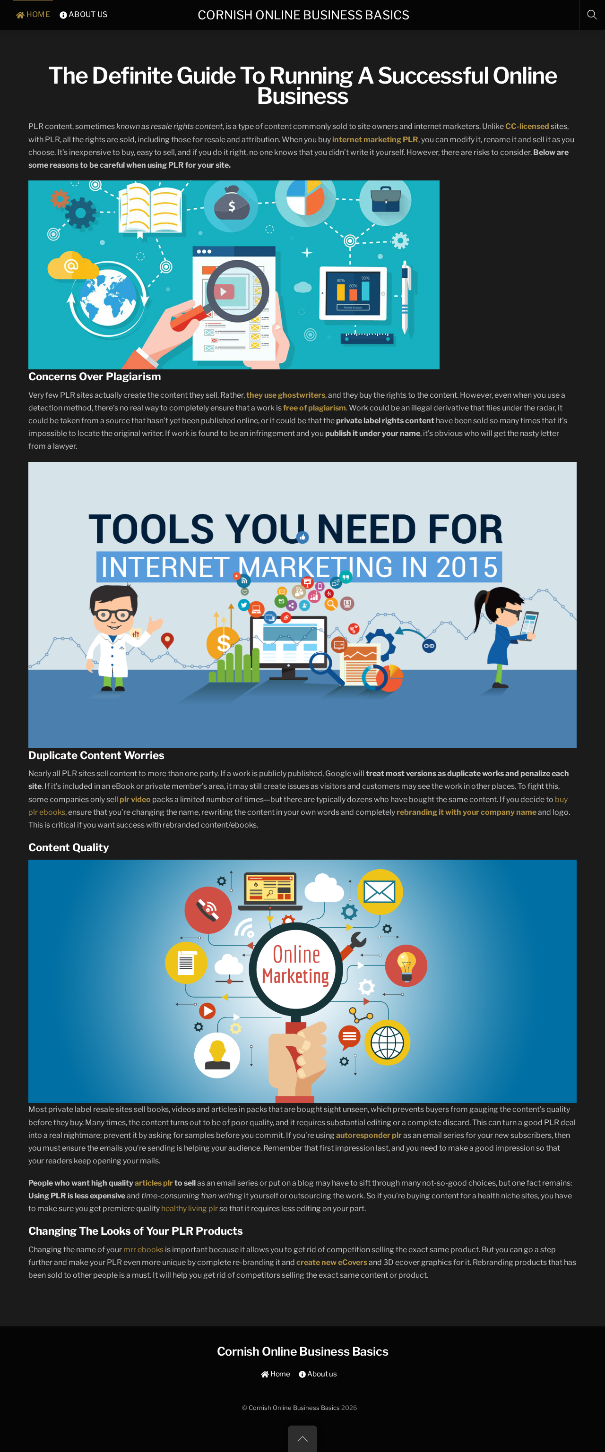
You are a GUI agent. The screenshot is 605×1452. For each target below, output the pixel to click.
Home (279, 1373)
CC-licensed (527, 126)
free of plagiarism (314, 407)
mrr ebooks (143, 1249)
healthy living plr (189, 1208)
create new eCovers (331, 1262)
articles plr (154, 1183)
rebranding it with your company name (466, 812)
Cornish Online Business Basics (294, 1407)
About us (321, 1373)
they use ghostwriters (285, 395)
